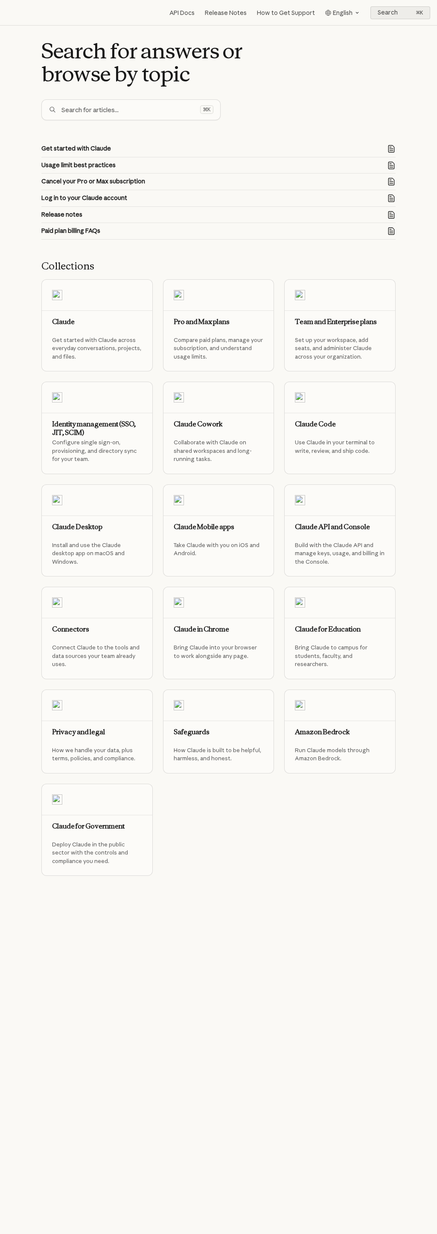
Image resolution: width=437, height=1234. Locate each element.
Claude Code (315, 424)
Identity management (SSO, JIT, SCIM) (94, 428)
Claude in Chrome (201, 629)
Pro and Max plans (202, 322)
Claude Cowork (198, 424)
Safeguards (192, 732)
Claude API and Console (332, 527)
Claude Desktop (77, 527)
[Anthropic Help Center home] (8, 13)
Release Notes (226, 13)
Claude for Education (328, 629)
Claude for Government (88, 826)
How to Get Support (286, 13)
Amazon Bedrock (322, 732)
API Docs (182, 13)
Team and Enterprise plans (336, 322)
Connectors (70, 629)
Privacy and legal (78, 732)
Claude (63, 322)
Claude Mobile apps (204, 527)
